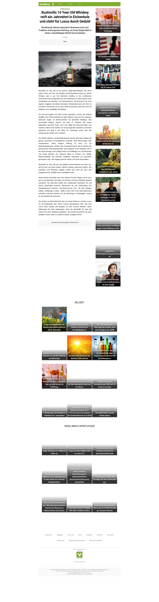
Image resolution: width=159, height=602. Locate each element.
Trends (70, 4)
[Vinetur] (79, 557)
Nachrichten (48, 535)
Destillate (89, 535)
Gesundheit (110, 535)
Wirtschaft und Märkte (95, 540)
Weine (80, 535)
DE (80, 4)
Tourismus (99, 535)
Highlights (60, 535)
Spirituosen (65, 9)
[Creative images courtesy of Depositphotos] (79, 563)
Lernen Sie (70, 535)
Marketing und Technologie (77, 540)
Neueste (60, 4)
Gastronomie (61, 540)
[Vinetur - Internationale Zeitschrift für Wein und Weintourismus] (44, 4)
